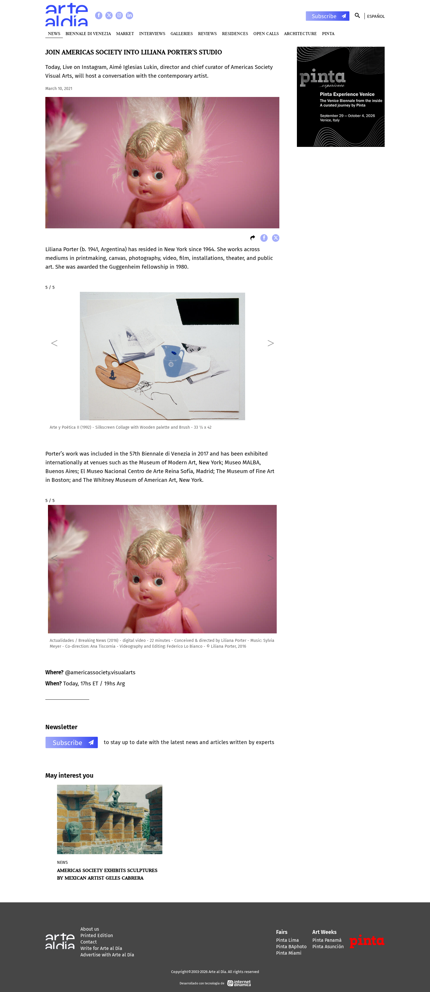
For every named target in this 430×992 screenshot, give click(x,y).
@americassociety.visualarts (100, 672)
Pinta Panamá (327, 940)
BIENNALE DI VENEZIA (88, 33)
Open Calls (266, 33)
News (54, 33)
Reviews (207, 33)
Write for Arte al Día (101, 948)
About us (89, 929)
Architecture (300, 33)
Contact (88, 942)
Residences (235, 33)
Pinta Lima (287, 940)
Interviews (152, 33)
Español (376, 16)
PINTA (328, 33)
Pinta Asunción (328, 946)
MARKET (125, 33)
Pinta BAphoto (291, 946)
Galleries (182, 33)
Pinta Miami (289, 953)
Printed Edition (96, 935)
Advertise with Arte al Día (107, 955)
